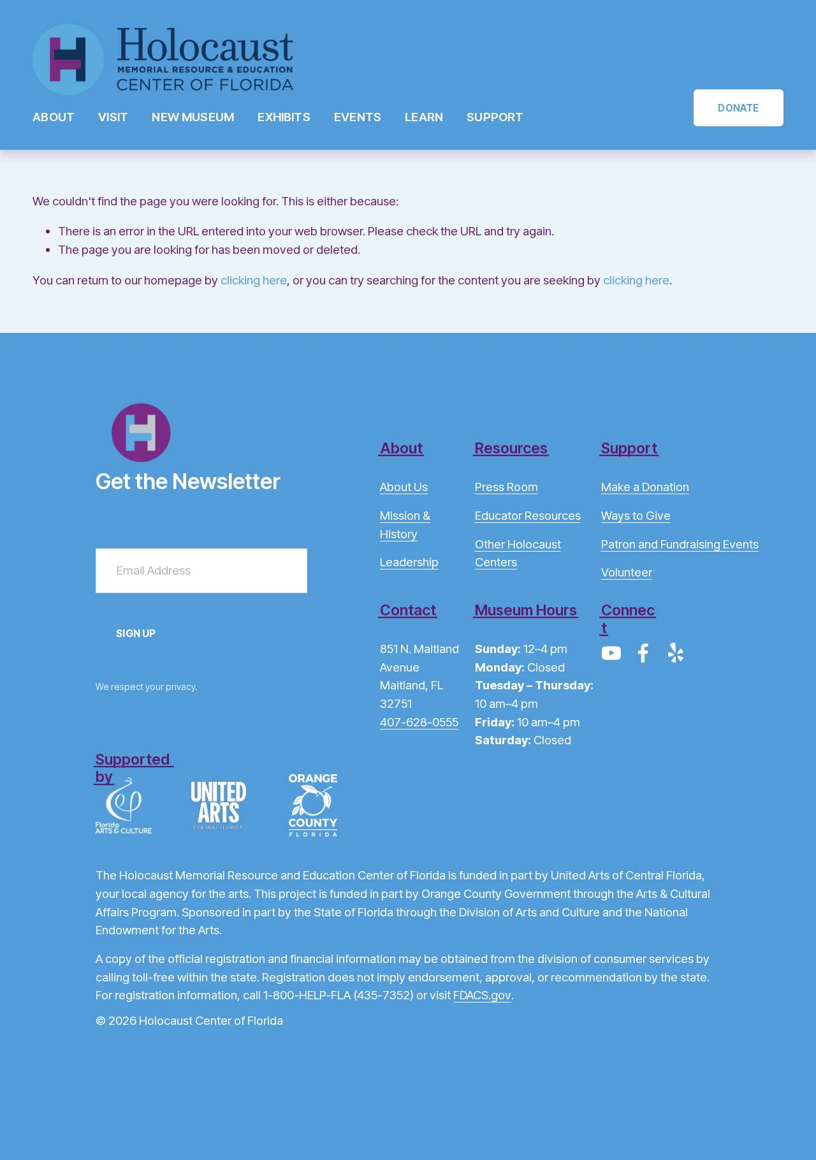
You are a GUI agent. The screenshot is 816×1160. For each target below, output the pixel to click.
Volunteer (626, 572)
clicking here (254, 280)
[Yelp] (675, 653)
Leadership (409, 562)
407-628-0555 (419, 722)
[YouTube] (611, 653)
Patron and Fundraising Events (680, 544)
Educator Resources (528, 515)
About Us (404, 487)
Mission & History (405, 524)
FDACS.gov (482, 995)
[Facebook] (643, 653)
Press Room (506, 487)
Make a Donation (645, 487)
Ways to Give (636, 515)
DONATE (738, 108)
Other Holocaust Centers (518, 553)
